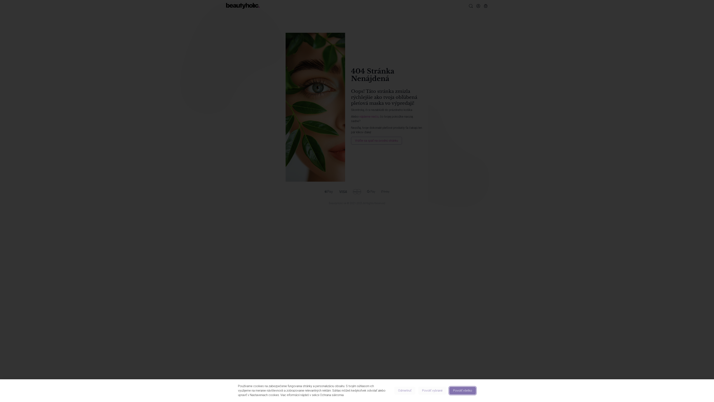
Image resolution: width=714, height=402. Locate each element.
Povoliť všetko (462, 390)
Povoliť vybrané (432, 390)
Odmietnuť (404, 390)
